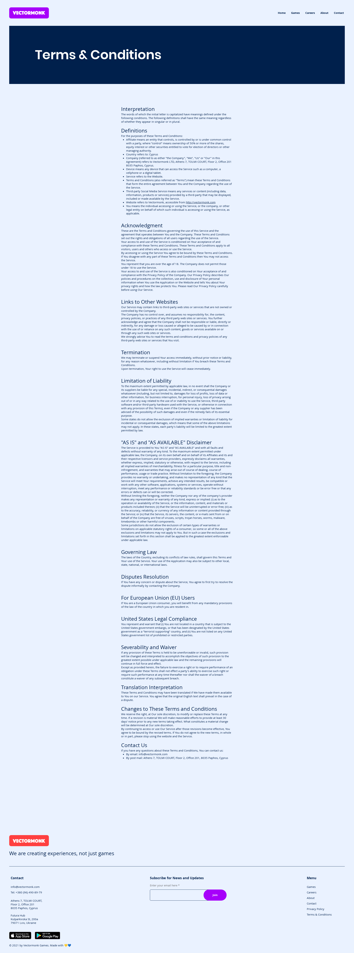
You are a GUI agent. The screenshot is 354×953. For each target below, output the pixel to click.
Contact (311, 903)
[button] (295, 12)
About (311, 898)
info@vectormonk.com (153, 754)
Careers (311, 892)
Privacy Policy (315, 909)
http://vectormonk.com (201, 202)
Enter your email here (163, 885)
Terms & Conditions (319, 914)
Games (311, 887)
